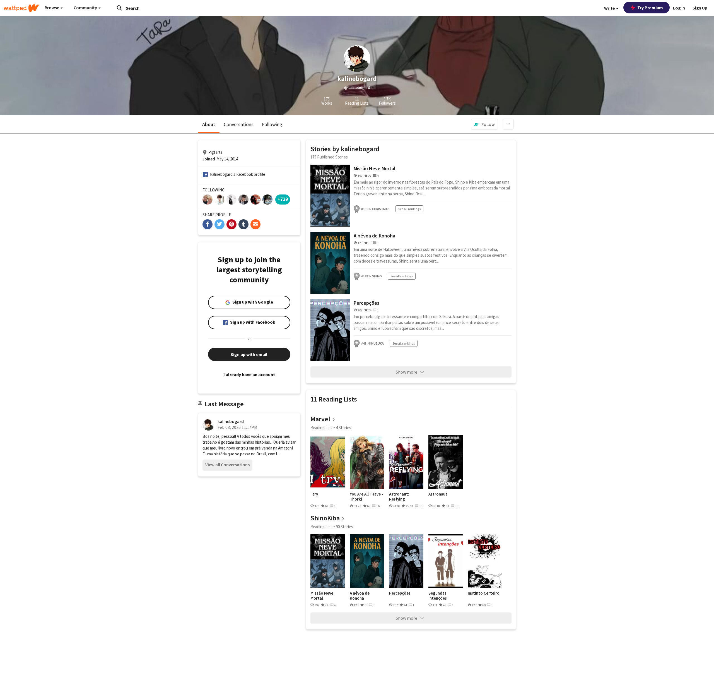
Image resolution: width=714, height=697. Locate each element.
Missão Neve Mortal (374, 168)
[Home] (21, 8)
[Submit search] (119, 7)
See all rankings (409, 209)
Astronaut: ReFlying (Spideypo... (400, 496)
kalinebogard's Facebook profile (237, 174)
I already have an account (249, 374)
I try (314, 494)
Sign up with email (249, 354)
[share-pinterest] (231, 224)
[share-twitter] (219, 224)
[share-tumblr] (243, 224)
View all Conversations (227, 464)
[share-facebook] (207, 224)
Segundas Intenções (437, 595)
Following (272, 124)
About (208, 124)
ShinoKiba (325, 518)
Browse (52, 7)
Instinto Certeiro (484, 593)
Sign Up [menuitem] (700, 8)
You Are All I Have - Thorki (366, 496)
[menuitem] (484, 124)
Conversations (239, 124)
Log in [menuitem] (679, 8)
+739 (283, 199)
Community (86, 7)
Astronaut (437, 494)
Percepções (366, 303)
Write (610, 8)
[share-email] (255, 224)
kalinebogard (231, 421)
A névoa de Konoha (374, 235)
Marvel (320, 419)
